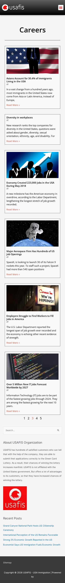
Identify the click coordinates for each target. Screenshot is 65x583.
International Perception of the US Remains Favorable (30, 535)
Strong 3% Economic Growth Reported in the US (27, 540)
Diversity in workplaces (19, 117)
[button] (60, 7)
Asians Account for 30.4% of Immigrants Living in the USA (29, 80)
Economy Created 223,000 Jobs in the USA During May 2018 (30, 184)
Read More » (13, 105)
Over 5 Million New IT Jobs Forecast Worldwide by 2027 (26, 386)
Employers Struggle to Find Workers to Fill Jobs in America (29, 317)
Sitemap (7, 562)
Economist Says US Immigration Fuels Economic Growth (31, 544)
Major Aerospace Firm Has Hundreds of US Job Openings (30, 253)
